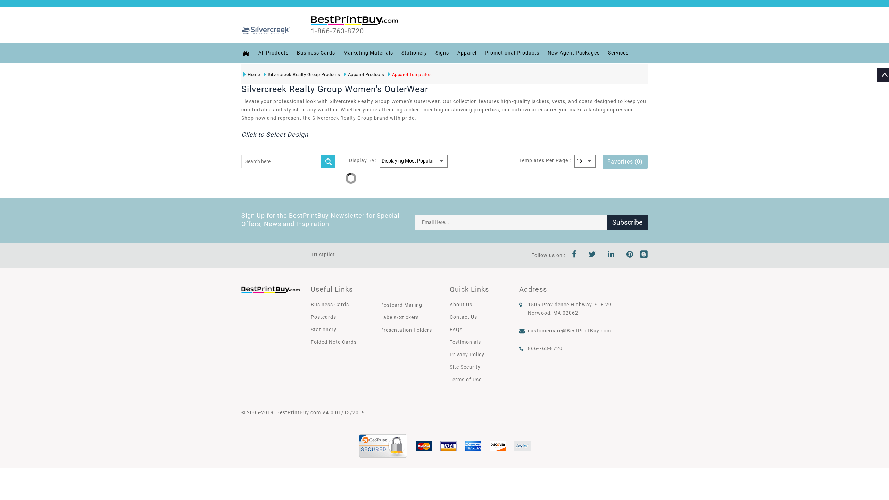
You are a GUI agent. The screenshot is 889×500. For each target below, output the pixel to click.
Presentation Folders (406, 330)
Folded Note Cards (334, 342)
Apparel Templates (412, 74)
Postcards (323, 317)
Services (618, 53)
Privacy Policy (467, 354)
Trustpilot (323, 254)
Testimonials (465, 342)
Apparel (466, 53)
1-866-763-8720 (337, 31)
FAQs (456, 329)
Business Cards (316, 53)
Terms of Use (466, 379)
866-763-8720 (545, 348)
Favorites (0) (625, 161)
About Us (461, 304)
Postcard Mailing (401, 305)
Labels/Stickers (399, 317)
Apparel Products (366, 74)
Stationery (414, 53)
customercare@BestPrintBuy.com (569, 330)
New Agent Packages (574, 53)
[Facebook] (574, 255)
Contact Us (463, 317)
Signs (442, 53)
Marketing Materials (368, 53)
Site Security (465, 367)
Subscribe (627, 222)
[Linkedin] (611, 255)
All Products (273, 53)
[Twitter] (592, 255)
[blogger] (644, 255)
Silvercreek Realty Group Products (304, 74)
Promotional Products (512, 53)
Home (254, 74)
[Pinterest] (630, 255)
